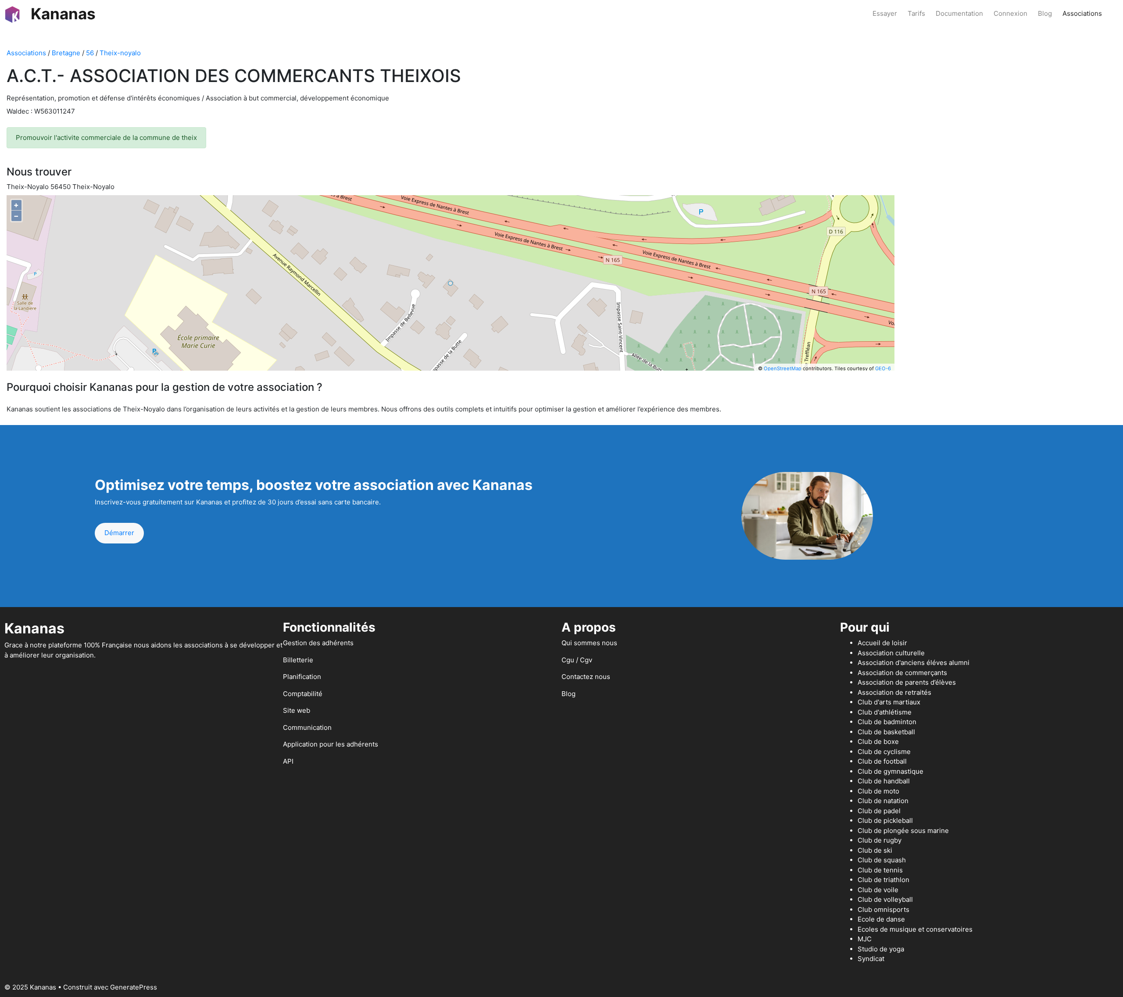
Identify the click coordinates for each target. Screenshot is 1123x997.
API (288, 761)
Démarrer (119, 533)
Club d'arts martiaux (889, 702)
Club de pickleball (885, 820)
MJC (865, 939)
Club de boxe (878, 741)
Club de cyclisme (884, 751)
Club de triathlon (883, 880)
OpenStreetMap (782, 368)
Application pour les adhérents (330, 744)
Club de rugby (879, 840)
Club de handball (884, 781)
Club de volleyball (885, 899)
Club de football (882, 761)
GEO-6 (883, 368)
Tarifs (916, 13)
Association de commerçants (902, 672)
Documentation (959, 13)
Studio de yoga (881, 949)
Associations (1082, 13)
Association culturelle (891, 653)
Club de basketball (886, 732)
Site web (296, 710)
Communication (307, 727)
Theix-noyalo (120, 53)
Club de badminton (887, 722)
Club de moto (878, 791)
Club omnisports (883, 909)
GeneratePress (133, 987)
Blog (1045, 13)
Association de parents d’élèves (907, 682)
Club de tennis (880, 870)
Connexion (1010, 13)
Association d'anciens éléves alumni (913, 662)
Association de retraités (894, 692)
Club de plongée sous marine (903, 830)
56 (90, 53)
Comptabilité (302, 694)
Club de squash (882, 860)
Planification (302, 676)
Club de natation (883, 801)
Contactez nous (586, 676)
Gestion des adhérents (318, 643)
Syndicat (871, 958)
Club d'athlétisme (885, 712)
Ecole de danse (881, 919)
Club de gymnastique (890, 771)
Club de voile (878, 890)
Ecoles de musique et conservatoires (915, 929)
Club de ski (875, 850)
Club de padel (879, 811)
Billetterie (298, 660)
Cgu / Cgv (577, 660)
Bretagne (66, 53)
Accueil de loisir (882, 643)
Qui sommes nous (589, 643)
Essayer (885, 13)
